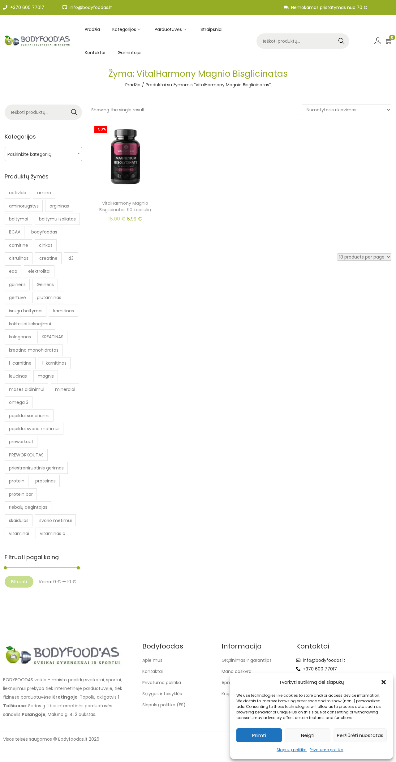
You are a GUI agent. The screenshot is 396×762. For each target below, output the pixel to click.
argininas (59, 206)
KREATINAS (52, 337)
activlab (17, 193)
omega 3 (18, 402)
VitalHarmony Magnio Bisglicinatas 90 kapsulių (125, 206)
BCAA (14, 232)
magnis (46, 376)
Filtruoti (19, 582)
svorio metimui (55, 520)
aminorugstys (24, 206)
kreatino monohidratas (33, 350)
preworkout (21, 442)
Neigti (307, 735)
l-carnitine (20, 363)
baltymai (18, 219)
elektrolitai (39, 271)
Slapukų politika (292, 749)
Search (341, 41)
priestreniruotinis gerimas (36, 468)
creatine (48, 258)
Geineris (45, 284)
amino (44, 193)
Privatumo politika (326, 749)
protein (16, 481)
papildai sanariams (29, 416)
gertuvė (17, 297)
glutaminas (49, 297)
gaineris (17, 284)
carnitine (18, 245)
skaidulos (18, 520)
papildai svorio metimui (34, 429)
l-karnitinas (54, 363)
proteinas (45, 481)
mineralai (65, 389)
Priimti (259, 735)
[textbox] (43, 154)
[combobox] (43, 154)
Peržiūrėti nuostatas (360, 735)
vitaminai (19, 533)
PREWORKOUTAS (26, 455)
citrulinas (18, 258)
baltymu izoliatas (57, 219)
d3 (71, 258)
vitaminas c (52, 533)
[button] (384, 682)
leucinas (18, 376)
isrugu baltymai (25, 311)
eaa (13, 271)
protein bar (21, 494)
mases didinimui (26, 389)
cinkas (46, 245)
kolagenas (20, 337)
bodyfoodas (44, 232)
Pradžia (132, 85)
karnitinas (63, 311)
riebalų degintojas (28, 507)
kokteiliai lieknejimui (30, 324)
